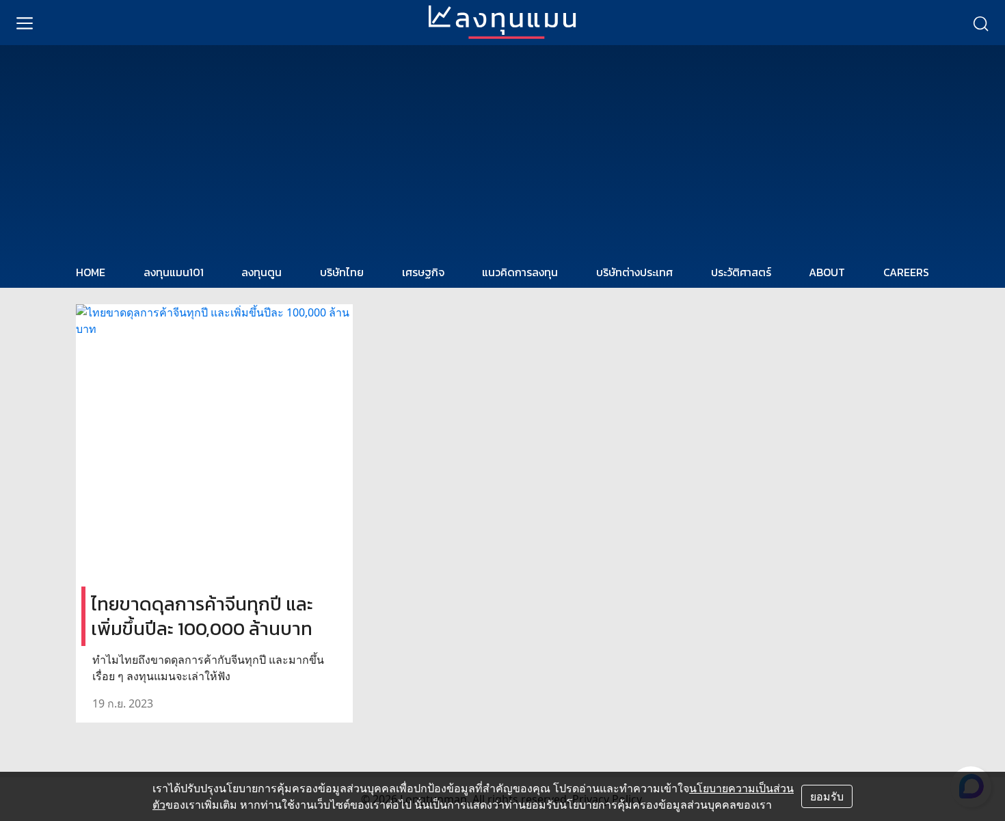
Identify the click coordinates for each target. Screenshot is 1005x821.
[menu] (24, 22)
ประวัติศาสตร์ (741, 272)
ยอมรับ (827, 796)
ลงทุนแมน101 (174, 272)
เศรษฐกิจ (423, 272)
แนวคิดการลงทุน (520, 272)
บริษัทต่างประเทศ (634, 272)
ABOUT (827, 272)
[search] (980, 22)
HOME (90, 272)
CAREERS (906, 272)
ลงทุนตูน (261, 272)
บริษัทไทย (342, 272)
